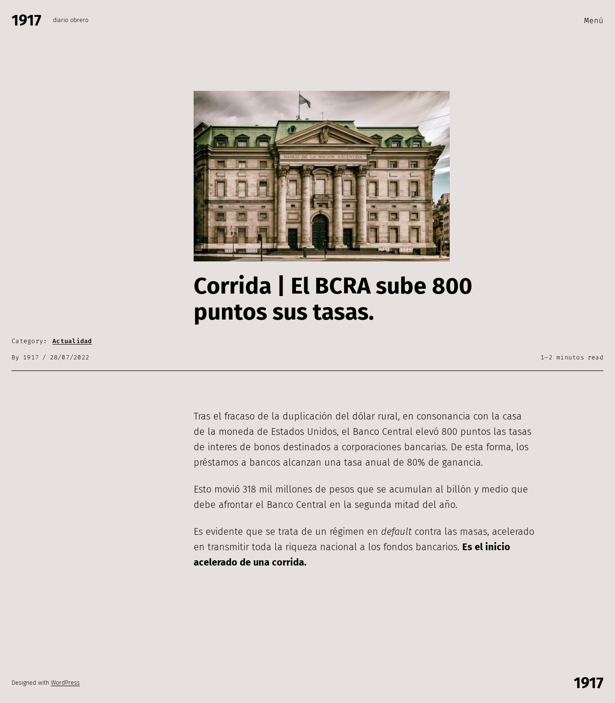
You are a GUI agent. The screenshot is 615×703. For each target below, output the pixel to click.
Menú (593, 20)
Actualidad (72, 341)
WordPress (65, 682)
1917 (26, 20)
